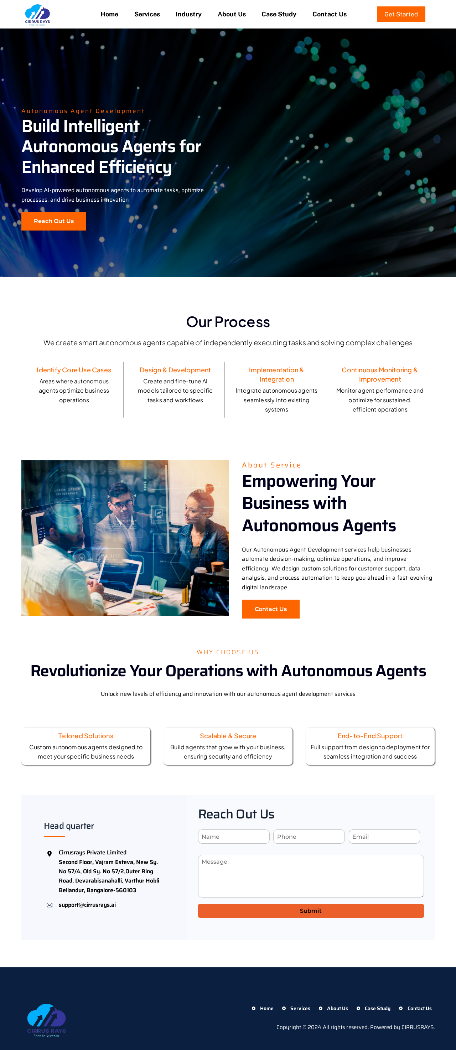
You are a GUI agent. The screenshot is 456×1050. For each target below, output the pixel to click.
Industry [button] (189, 14)
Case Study (278, 14)
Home (109, 14)
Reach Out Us (54, 221)
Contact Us (329, 14)
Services (147, 14)
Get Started (401, 14)
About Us (232, 14)
